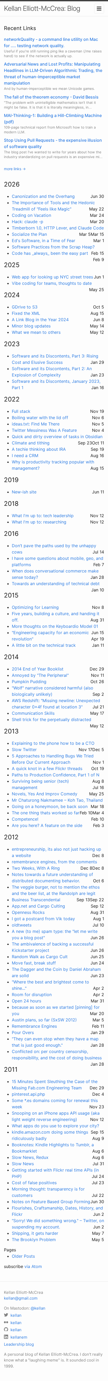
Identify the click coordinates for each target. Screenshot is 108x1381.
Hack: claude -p (27, 221)
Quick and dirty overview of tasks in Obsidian (57, 436)
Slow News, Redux (30, 1157)
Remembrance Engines (34, 1026)
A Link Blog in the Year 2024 (40, 319)
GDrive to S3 (24, 307)
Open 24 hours (26, 1000)
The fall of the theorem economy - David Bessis (51, 97)
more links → (15, 168)
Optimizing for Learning (35, 607)
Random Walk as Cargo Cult (40, 956)
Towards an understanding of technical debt (56, 583)
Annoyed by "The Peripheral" (40, 675)
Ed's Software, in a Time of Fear (43, 240)
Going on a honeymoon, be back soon (50, 806)
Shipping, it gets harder (35, 1233)
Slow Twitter (24, 749)
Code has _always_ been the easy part (50, 253)
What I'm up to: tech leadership (43, 515)
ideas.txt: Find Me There (36, 424)
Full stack (21, 411)
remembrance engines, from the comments (54, 861)
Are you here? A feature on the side (47, 825)
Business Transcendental (36, 899)
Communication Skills (33, 713)
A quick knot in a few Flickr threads (47, 768)
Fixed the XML (26, 313)
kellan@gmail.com (20, 1298)
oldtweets (21, 925)
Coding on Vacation (31, 215)
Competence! (25, 819)
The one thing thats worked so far (45, 812)
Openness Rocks (28, 912)
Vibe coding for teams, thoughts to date (52, 283)
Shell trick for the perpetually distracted (51, 719)
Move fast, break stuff (34, 963)
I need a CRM (25, 455)
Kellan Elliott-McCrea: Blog (42, 8)
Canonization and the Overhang (43, 196)
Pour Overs (23, 1032)
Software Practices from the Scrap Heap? (53, 246)
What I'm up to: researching (39, 522)
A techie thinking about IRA (39, 449)
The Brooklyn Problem (34, 1239)
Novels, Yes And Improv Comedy (44, 793)
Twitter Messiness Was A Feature (44, 430)
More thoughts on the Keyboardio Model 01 (55, 626)
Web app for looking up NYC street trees (52, 277)
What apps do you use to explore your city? (55, 1125)
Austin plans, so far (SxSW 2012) (44, 1019)
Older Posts (23, 1256)
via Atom (33, 1266)
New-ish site (24, 491)
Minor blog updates (31, 326)
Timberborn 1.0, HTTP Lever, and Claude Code (58, 228)
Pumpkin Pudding (29, 681)
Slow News (23, 1163)
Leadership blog (19, 1344)
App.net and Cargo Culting (38, 906)
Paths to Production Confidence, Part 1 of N (55, 774)
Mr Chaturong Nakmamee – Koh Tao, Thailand (57, 800)
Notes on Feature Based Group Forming (51, 1201)
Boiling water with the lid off (40, 417)
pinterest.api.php (28, 1094)
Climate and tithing (31, 442)
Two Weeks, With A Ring (36, 868)
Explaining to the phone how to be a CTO (53, 743)
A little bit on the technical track (44, 645)
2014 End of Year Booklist (37, 669)
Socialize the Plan (29, 234)
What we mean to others (36, 332)
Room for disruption (32, 994)
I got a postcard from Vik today (43, 918)
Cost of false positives (34, 1182)
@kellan (38, 1308)
